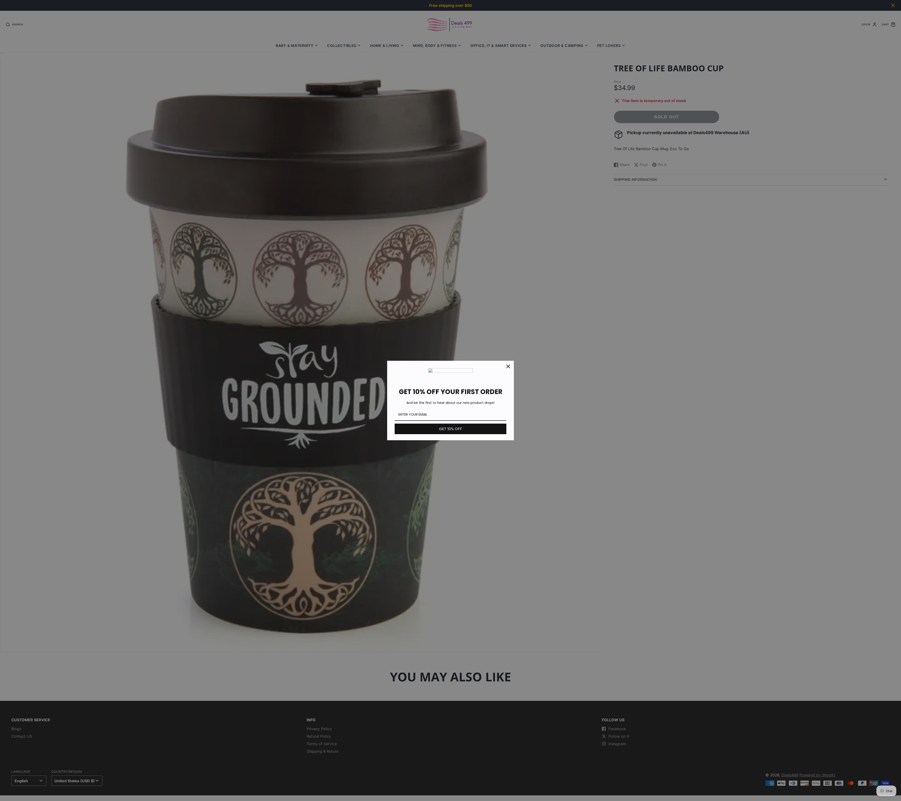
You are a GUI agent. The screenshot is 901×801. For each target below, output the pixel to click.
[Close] (508, 366)
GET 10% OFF (450, 429)
